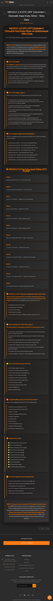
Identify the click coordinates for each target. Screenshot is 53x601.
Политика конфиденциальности (26, 565)
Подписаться (34, 585)
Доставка (26, 562)
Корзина (47, 2)
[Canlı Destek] (49, 598)
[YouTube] (24, 595)
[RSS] (32, 595)
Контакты (26, 559)
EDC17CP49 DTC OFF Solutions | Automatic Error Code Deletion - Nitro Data (48, 12)
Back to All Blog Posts (27, 5)
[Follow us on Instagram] (28, 595)
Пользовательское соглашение (26, 568)
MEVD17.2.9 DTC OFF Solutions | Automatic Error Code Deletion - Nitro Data (4, 12)
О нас (26, 571)
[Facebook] (20, 595)
